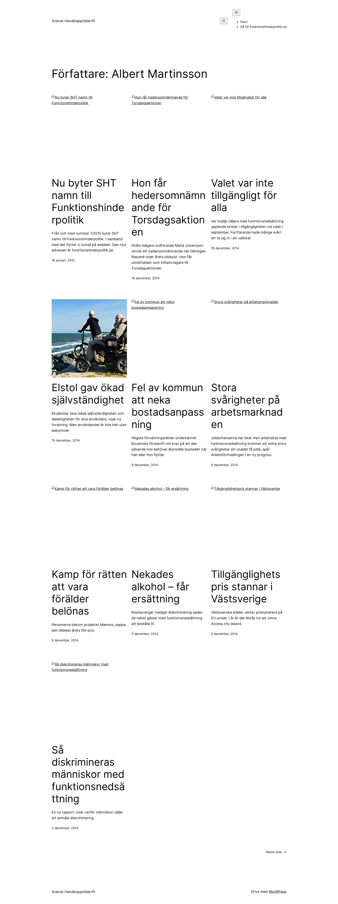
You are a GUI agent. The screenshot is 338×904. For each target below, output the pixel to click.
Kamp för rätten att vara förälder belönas (89, 592)
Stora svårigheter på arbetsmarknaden (247, 406)
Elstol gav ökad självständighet (88, 394)
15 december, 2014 (66, 440)
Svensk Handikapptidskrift (73, 21)
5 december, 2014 (144, 634)
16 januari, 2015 (63, 260)
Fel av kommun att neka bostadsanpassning (167, 406)
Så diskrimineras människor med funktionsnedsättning (88, 774)
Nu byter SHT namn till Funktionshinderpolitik (88, 201)
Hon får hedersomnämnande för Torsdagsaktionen (168, 207)
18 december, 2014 (145, 278)
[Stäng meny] (236, 12)
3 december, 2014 (65, 828)
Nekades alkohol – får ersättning (160, 586)
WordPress (277, 891)
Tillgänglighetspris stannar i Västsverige (245, 586)
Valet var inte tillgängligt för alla (244, 195)
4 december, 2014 (224, 634)
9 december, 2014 (144, 465)
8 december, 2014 (65, 640)
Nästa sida (276, 852)
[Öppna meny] (224, 21)
